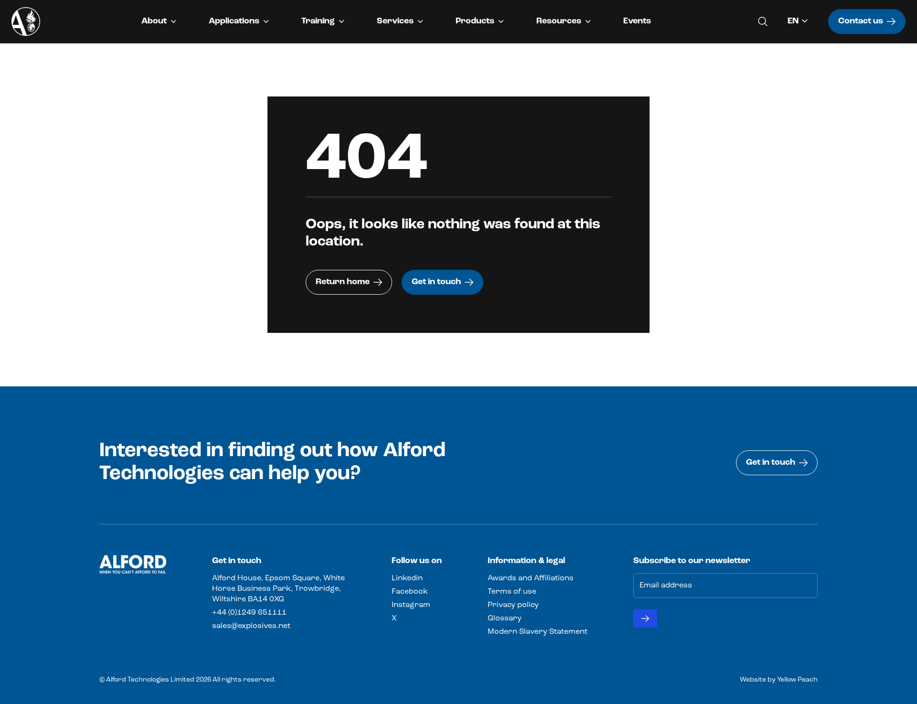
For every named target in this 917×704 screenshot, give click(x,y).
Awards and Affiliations (531, 578)
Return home (343, 282)
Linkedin (407, 578)
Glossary (505, 618)
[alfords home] (25, 21)
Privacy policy (513, 605)
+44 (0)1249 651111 (249, 613)
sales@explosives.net (251, 626)
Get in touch (436, 282)
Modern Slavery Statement (537, 632)
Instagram (411, 605)
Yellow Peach (797, 679)
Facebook (410, 592)
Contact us (860, 21)
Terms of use (512, 592)
